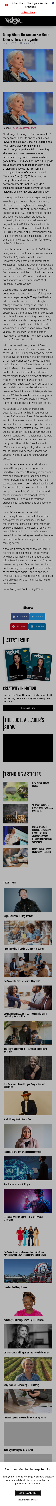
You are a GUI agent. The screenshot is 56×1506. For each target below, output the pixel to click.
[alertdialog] (28, 8)
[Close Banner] (53, 3)
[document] (28, 753)
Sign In (35, 1500)
